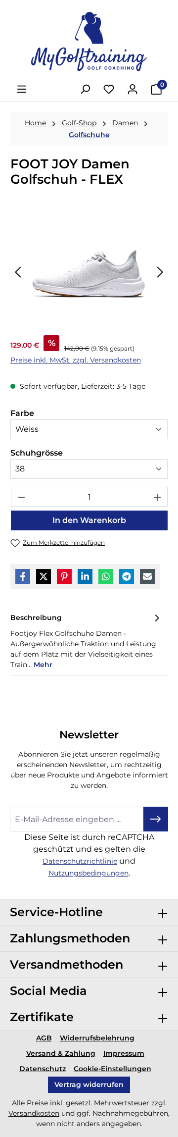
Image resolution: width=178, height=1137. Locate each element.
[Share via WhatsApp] (105, 576)
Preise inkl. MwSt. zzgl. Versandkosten (75, 360)
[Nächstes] (160, 272)
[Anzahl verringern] (21, 497)
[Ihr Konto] (132, 89)
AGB (44, 1038)
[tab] (86, 640)
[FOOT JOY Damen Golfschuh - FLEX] (89, 272)
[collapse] (162, 912)
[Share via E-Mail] (147, 576)
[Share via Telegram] (126, 576)
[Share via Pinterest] (64, 576)
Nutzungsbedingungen (88, 873)
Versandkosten (33, 1113)
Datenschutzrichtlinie (80, 861)
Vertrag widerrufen (89, 1084)
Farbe (22, 413)
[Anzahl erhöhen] (157, 497)
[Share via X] (43, 576)
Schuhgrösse (36, 453)
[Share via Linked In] (85, 576)
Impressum (123, 1053)
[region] (89, 271)
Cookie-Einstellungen (112, 1068)
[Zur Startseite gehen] (89, 41)
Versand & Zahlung (60, 1053)
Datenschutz (42, 1068)
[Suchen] (85, 89)
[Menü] (22, 89)
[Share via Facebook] (22, 576)
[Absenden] (155, 819)
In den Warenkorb (89, 520)
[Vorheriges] (17, 272)
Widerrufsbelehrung (97, 1038)
